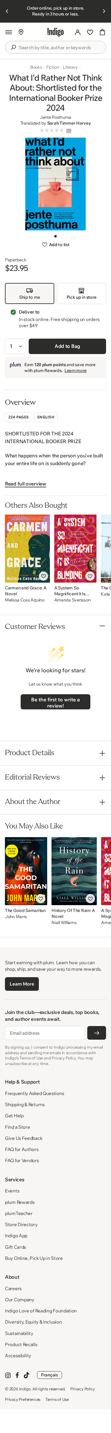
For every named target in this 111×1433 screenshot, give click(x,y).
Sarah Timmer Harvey (69, 123)
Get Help (14, 1116)
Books (36, 67)
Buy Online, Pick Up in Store (34, 1258)
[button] (8, 32)
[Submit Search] (13, 47)
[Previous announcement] (7, 11)
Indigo (25, 1388)
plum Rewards (19, 1202)
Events (12, 1191)
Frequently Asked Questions (34, 1093)
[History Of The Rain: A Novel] (74, 871)
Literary (70, 67)
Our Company (19, 1300)
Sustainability (19, 1333)
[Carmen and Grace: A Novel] (27, 549)
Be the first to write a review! (55, 702)
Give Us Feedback (23, 1138)
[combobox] (60, 47)
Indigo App (16, 1235)
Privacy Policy (82, 1388)
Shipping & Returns (25, 1104)
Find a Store (17, 1127)
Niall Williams (63, 922)
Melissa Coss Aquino (24, 600)
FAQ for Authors (22, 1149)
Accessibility (18, 1355)
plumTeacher (19, 1213)
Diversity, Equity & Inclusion (33, 1322)
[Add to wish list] (43, 576)
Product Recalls (21, 1344)
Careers (13, 1288)
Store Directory (21, 1224)
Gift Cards (15, 1247)
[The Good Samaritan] (26, 871)
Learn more (75, 370)
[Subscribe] (96, 1033)
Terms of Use (57, 1399)
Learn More (22, 984)
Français (49, 1375)
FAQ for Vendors (22, 1160)
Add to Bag (67, 346)
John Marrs (16, 916)
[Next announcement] (104, 11)
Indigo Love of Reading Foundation (41, 1311)
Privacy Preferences (22, 1399)
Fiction (52, 67)
